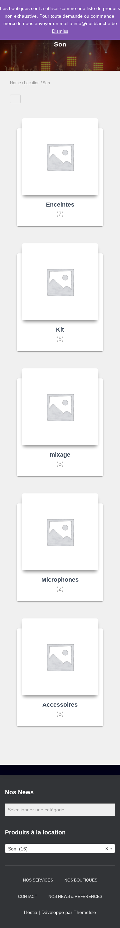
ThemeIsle (85, 912)
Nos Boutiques (80, 880)
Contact (27, 896)
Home (15, 83)
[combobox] (60, 848)
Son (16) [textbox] (58, 848)
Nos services (38, 880)
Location (32, 83)
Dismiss (60, 31)
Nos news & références (75, 896)
